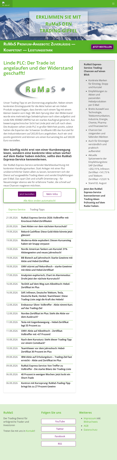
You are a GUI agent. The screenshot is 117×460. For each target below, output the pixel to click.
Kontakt (30, 430)
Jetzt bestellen (102, 46)
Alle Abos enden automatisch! (40, 200)
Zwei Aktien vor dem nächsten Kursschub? (44, 226)
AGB (86, 425)
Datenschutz (90, 429)
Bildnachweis (91, 421)
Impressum (90, 418)
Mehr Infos (52, 194)
